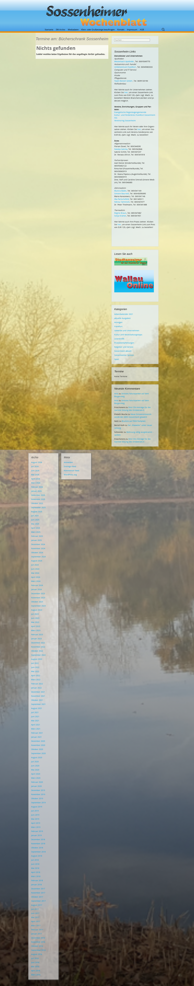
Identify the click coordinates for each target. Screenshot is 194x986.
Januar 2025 (36, 540)
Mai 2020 (35, 769)
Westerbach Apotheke (124, 61)
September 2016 (38, 950)
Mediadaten (73, 29)
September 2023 (38, 606)
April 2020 (35, 774)
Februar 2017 (37, 929)
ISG (115, 117)
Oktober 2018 (37, 847)
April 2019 (35, 823)
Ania (116, 393)
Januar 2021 (36, 737)
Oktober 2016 (37, 946)
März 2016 (35, 974)
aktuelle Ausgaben (122, 318)
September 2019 (38, 802)
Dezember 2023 (38, 593)
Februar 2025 (37, 536)
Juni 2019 (35, 815)
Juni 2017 (35, 913)
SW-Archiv (60, 29)
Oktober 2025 (37, 503)
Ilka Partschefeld (121, 199)
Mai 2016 (35, 966)
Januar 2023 (36, 638)
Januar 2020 (36, 786)
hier (126, 92)
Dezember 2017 (38, 888)
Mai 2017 (35, 917)
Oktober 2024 (37, 552)
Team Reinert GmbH (123, 81)
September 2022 (38, 655)
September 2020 (38, 753)
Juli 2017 (35, 909)
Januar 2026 (36, 491)
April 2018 (35, 872)
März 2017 (35, 925)
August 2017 (36, 905)
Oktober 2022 (37, 651)
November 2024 (38, 548)
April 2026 (35, 478)
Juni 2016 (35, 962)
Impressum (132, 29)
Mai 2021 (35, 720)
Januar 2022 (36, 688)
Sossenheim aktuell (122, 351)
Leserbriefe (119, 338)
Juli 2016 (35, 958)
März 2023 (35, 630)
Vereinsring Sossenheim (125, 120)
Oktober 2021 (37, 700)
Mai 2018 (35, 868)
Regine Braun (120, 213)
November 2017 (38, 892)
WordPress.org (70, 474)
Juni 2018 (35, 864)
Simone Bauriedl (121, 193)
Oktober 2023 (37, 601)
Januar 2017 (36, 933)
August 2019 (36, 806)
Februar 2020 (37, 782)
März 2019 (35, 827)
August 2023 (36, 610)
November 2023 (38, 597)
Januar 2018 (36, 884)
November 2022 (38, 647)
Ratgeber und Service (123, 347)
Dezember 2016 (38, 938)
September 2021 (38, 704)
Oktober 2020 (37, 749)
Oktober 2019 (37, 798)
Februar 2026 (37, 487)
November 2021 (38, 696)
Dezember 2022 (38, 642)
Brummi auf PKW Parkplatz (134, 421)
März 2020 (35, 778)
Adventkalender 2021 (123, 314)
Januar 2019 (36, 835)
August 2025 (36, 511)
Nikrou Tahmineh (122, 202)
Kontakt (120, 29)
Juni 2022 (35, 667)
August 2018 (36, 856)
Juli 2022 (35, 663)
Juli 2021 (35, 712)
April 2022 (35, 675)
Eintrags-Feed (70, 466)
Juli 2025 (35, 515)
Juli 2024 (35, 565)
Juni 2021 (35, 716)
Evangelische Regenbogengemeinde (130, 112)
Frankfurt (118, 326)
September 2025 (38, 507)
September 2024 (38, 556)
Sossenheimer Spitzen (124, 355)
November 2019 (38, 794)
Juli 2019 (35, 810)
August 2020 (36, 757)
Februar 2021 (37, 733)
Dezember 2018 (38, 839)
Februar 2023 (37, 634)
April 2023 (35, 626)
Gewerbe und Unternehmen (126, 330)
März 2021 (35, 729)
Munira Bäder (120, 190)
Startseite (49, 29)
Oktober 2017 (37, 897)
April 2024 (35, 577)
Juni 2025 (35, 519)
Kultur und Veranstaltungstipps (128, 334)
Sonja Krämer (120, 215)
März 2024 (35, 581)
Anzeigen (118, 322)
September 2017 (38, 901)
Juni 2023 (35, 618)
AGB (142, 29)
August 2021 (36, 708)
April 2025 (35, 528)
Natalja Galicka (120, 149)
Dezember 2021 (38, 692)
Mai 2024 (35, 573)
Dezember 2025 (38, 495)
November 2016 (38, 942)
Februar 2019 (37, 831)
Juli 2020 (35, 761)
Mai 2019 (35, 819)
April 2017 (35, 921)
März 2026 (35, 483)
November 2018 (38, 843)
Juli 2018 (35, 860)
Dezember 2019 (38, 790)
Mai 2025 (35, 524)
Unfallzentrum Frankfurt (125, 67)
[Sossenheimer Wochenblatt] (97, 14)
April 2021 (35, 724)
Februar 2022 (37, 683)
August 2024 (36, 560)
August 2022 (36, 659)
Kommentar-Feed (71, 470)
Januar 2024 (36, 589)
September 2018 (38, 851)
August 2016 (36, 954)
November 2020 (38, 745)
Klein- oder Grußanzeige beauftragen (98, 29)
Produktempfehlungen (124, 343)
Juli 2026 (35, 466)
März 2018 (35, 876)
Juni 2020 (35, 765)
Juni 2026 (35, 470)
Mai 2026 (35, 474)
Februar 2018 (37, 880)
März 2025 (35, 532)
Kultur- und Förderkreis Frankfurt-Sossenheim (134, 115)
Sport (116, 359)
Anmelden (68, 462)
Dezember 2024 (38, 544)
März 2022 (35, 679)
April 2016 (35, 970)
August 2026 (36, 462)
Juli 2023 (35, 614)
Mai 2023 (35, 622)
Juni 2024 (35, 569)
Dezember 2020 (38, 741)
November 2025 (38, 499)
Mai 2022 (35, 671)
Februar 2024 (37, 585)
